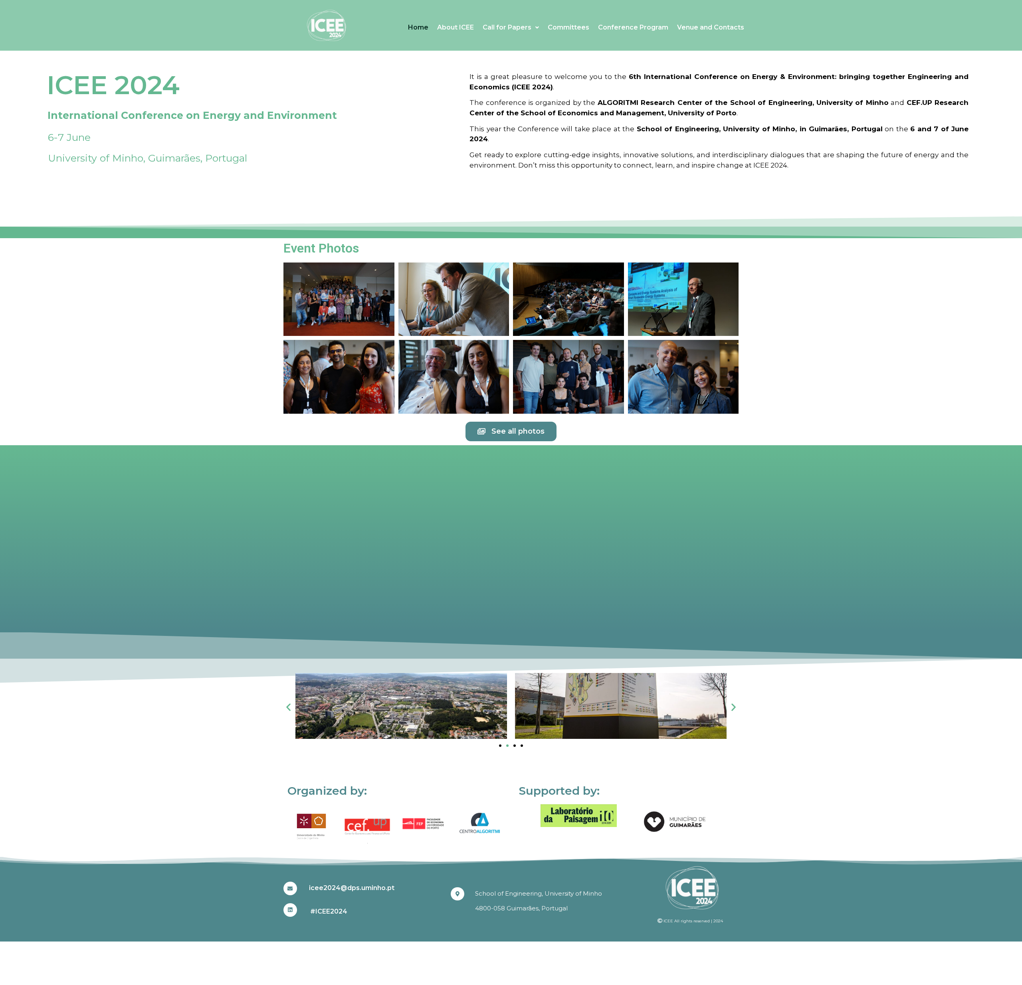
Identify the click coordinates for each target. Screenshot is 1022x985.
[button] (288, 707)
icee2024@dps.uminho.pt (351, 888)
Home (418, 27)
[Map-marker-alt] (457, 894)
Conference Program (633, 27)
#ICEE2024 (328, 911)
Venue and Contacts (710, 27)
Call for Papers (507, 27)
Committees (568, 27)
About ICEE (455, 27)
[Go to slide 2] (507, 745)
